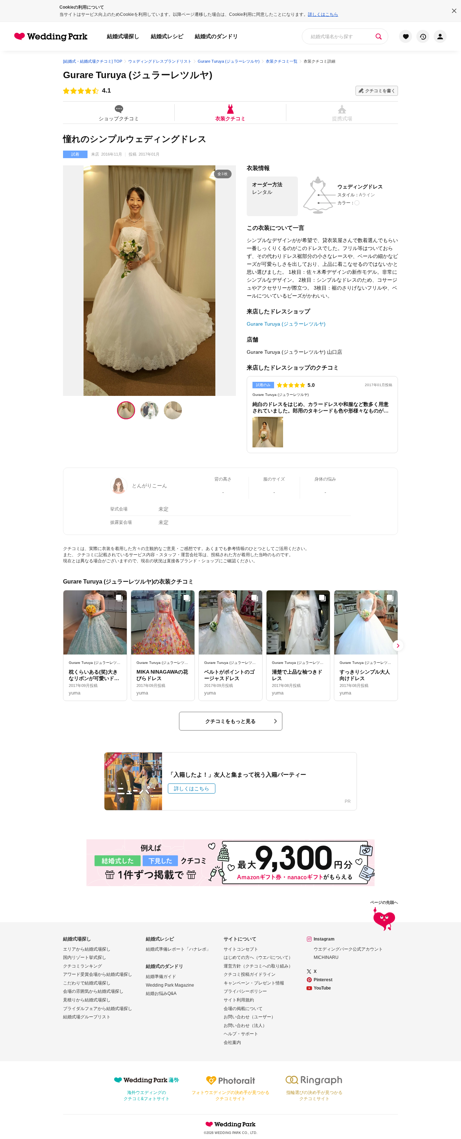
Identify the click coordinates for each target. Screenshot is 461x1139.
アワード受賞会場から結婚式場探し (97, 974)
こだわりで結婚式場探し (87, 983)
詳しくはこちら (323, 14)
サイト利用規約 (239, 999)
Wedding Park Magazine (170, 985)
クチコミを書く (380, 90)
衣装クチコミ (230, 118)
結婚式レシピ (167, 36)
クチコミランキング (82, 966)
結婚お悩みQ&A (161, 993)
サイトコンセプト (241, 949)
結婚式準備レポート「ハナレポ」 (178, 949)
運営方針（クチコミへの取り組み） (258, 966)
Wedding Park (230, 1124)
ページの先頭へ (384, 902)
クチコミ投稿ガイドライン (250, 974)
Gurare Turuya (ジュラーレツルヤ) (137, 75)
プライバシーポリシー (245, 991)
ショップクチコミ (119, 118)
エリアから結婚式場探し (87, 949)
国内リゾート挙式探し (84, 957)
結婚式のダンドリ (216, 36)
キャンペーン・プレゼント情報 (254, 983)
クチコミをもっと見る (230, 721)
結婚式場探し (123, 36)
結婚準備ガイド (161, 976)
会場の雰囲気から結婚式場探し (93, 991)
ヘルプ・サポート (241, 1033)
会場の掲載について (243, 1008)
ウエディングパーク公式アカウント (348, 949)
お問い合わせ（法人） (245, 1025)
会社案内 (232, 1042)
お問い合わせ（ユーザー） (250, 1016)
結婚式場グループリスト (87, 1016)
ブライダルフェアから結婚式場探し (97, 1008)
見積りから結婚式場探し (87, 999)
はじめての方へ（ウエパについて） (258, 957)
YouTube (322, 988)
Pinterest (323, 979)
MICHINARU (326, 957)
